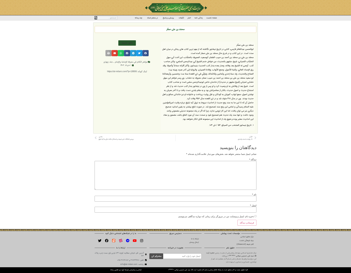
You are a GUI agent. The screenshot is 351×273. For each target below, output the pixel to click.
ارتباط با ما (195, 238)
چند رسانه (138, 17)
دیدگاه (252, 159)
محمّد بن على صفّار (175, 29)
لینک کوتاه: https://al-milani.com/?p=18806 (127, 71)
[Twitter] (99, 240)
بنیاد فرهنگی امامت (246, 240)
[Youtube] (134, 240)
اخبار (189, 17)
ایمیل (253, 205)
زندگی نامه (198, 17)
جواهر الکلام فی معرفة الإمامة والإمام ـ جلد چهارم (126, 62)
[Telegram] (127, 240)
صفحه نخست (211, 17)
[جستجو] (95, 17)
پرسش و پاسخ (168, 17)
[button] (127, 43)
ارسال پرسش (194, 242)
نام (254, 194)
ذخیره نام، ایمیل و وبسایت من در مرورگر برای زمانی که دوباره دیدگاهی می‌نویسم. (216, 216)
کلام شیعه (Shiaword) (245, 244)
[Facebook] (106, 240)
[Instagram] (141, 240)
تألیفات (181, 17)
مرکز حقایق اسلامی (247, 236)
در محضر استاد (152, 17)
